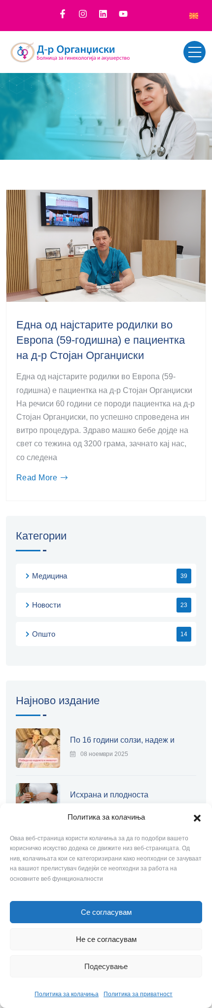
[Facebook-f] (62, 14)
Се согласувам (106, 912)
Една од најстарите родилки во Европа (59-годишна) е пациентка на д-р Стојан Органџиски (100, 340)
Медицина (49, 576)
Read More (36, 477)
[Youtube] (123, 14)
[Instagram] (83, 14)
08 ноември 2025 (104, 754)
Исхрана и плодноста (109, 795)
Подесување (106, 966)
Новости (46, 605)
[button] (197, 817)
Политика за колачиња (67, 994)
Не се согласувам (106, 939)
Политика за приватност (138, 994)
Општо (43, 634)
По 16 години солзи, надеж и (122, 740)
